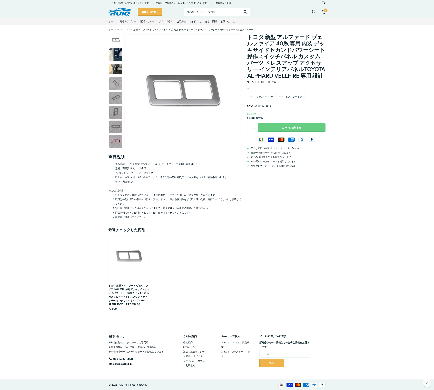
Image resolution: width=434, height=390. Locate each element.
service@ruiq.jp (122, 363)
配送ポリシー (147, 21)
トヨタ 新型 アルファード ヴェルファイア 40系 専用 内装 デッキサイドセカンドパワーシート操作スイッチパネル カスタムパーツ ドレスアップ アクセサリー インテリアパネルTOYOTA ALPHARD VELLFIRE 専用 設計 (128, 295)
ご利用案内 (190, 336)
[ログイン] (315, 12)
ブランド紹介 (166, 21)
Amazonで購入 (230, 336)
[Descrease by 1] (255, 130)
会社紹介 (188, 342)
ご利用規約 (189, 365)
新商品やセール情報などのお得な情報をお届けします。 (284, 344)
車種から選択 (149, 11)
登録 (271, 363)
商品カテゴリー (128, 21)
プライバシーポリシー (195, 360)
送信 (245, 12)
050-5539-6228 (123, 358)
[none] (115, 40)
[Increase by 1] (255, 125)
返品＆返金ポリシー (194, 351)
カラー (250, 88)
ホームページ (115, 29)
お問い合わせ (228, 21)
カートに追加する (291, 127)
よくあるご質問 (208, 21)
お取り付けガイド (186, 21)
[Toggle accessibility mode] (324, 3)
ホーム (112, 21)
